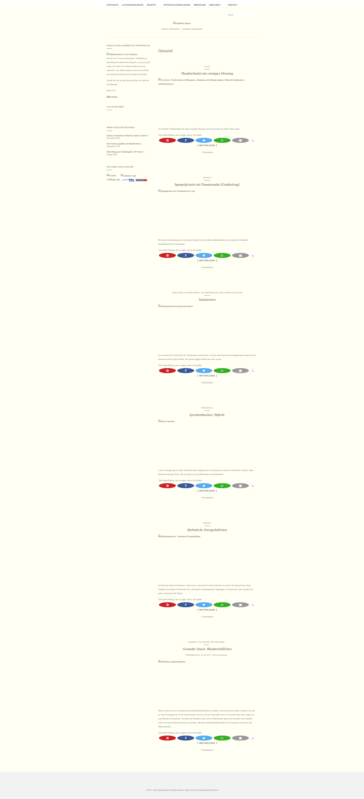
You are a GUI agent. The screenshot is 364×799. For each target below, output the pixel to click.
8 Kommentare (207, 750)
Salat (207, 67)
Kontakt (232, 5)
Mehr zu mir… (113, 97)
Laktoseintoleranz (132, 5)
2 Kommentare (207, 383)
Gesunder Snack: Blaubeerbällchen (207, 649)
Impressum (200, 5)
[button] (167, 140)
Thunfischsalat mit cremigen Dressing (207, 73)
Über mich (214, 5)
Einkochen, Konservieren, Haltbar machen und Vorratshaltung (207, 293)
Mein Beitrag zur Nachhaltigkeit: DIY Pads (124, 152)
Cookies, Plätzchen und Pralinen (206, 642)
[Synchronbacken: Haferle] (207, 442)
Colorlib (197, 790)
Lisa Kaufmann (221, 655)
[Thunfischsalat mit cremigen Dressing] (207, 101)
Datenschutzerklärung (177, 5)
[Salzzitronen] (207, 327)
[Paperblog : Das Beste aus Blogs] (128, 180)
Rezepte (151, 5)
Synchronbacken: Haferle (207, 415)
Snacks (207, 178)
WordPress (214, 790)
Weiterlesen (207, 145)
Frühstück (207, 408)
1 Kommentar (207, 152)
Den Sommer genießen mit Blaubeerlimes (123, 144)
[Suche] (255, 15)
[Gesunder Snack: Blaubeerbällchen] (207, 683)
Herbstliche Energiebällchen (207, 530)
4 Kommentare (207, 267)
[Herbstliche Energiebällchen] (207, 558)
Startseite (112, 5)
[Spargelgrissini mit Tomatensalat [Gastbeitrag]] (207, 212)
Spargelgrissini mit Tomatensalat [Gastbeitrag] (207, 184)
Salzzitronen (207, 299)
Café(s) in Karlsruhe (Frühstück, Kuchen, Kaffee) (127, 136)
